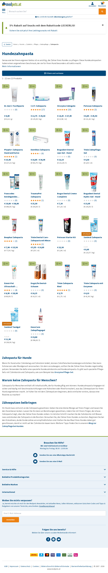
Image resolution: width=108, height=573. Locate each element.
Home (15, 44)
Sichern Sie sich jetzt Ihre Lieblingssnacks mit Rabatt (33, 30)
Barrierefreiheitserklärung (82, 566)
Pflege (36, 44)
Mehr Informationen (11, 66)
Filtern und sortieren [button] (54, 73)
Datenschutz (26, 566)
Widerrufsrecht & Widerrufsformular (55, 566)
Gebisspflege (44, 44)
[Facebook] (48, 540)
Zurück (8, 44)
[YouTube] (59, 540)
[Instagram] (54, 540)
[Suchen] (102, 11)
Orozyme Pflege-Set (63, 372)
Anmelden (10, 519)
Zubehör (29, 44)
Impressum (14, 566)
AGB (6, 566)
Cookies (36, 566)
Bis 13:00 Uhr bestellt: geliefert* (55, 17)
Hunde (21, 44)
